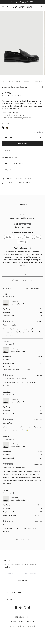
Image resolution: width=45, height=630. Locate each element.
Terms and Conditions (17, 621)
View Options (19, 96)
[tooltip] (30, 248)
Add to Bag (22, 143)
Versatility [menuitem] (22, 241)
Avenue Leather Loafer (18, 304)
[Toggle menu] (3, 7)
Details (8, 151)
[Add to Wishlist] (42, 87)
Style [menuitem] (37, 237)
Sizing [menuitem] (19, 237)
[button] (22, 265)
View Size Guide (37, 132)
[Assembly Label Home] (22, 7)
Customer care (14, 593)
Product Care (11, 157)
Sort (26, 289)
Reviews (8, 170)
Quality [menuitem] (28, 237)
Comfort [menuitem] (9, 237)
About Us (11, 599)
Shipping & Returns (14, 164)
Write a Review (28, 280)
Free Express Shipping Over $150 (18, 178)
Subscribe (22, 580)
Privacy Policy (30, 621)
